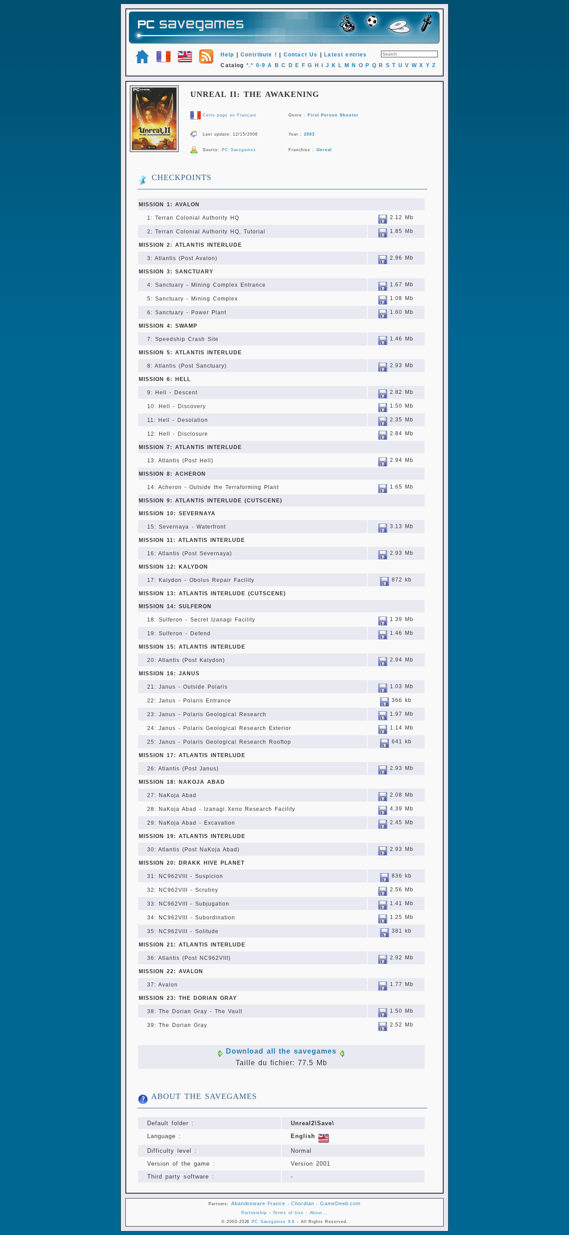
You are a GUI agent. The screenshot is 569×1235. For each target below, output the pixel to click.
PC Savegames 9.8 (273, 1221)
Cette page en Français (229, 115)
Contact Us (301, 54)
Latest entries (345, 54)
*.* (249, 65)
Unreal (324, 150)
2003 (309, 134)
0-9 (260, 65)
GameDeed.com (340, 1203)
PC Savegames (239, 150)
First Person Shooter (333, 115)
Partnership (254, 1213)
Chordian (302, 1203)
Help (227, 54)
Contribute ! (258, 54)
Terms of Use (288, 1213)
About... (319, 1213)
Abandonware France (258, 1203)
